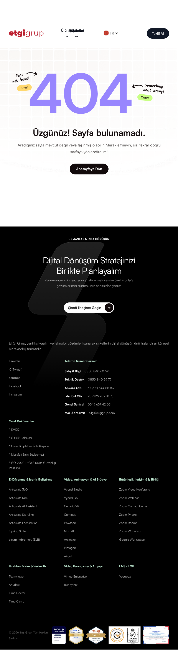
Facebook (15, 386)
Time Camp (16, 601)
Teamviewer (17, 576)
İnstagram (15, 394)
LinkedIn (14, 361)
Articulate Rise (18, 498)
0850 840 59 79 (99, 379)
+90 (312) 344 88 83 (99, 388)
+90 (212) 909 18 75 (99, 396)
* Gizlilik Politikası (20, 438)
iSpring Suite (17, 531)
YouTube (14, 377)
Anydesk (14, 584)
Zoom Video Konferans (134, 489)
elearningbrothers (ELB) (24, 539)
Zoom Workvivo (129, 531)
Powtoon (70, 523)
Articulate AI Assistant (23, 506)
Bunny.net (70, 584)
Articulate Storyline (21, 514)
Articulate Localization (23, 523)
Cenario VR (71, 506)
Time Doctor (17, 593)
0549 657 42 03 (99, 404)
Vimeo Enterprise (75, 576)
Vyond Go (71, 498)
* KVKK (14, 429)
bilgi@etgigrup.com (102, 413)
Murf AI (69, 531)
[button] (68, 33)
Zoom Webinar (129, 498)
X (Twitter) (15, 369)
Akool (68, 556)
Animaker (70, 539)
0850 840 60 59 (96, 371)
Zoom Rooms (128, 523)
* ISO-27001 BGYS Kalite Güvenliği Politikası (32, 465)
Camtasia (70, 514)
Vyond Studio (73, 489)
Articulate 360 (18, 489)
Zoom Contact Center (133, 506)
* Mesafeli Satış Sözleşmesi (26, 454)
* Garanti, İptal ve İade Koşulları (29, 446)
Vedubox (125, 576)
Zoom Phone (128, 514)
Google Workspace (132, 539)
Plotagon (70, 548)
